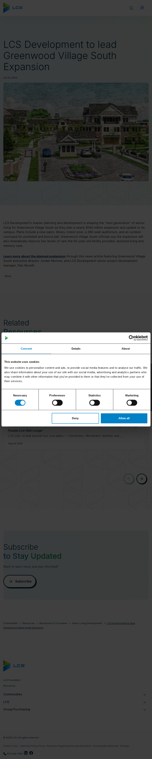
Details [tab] (76, 348)
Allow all (124, 418)
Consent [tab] (26, 348)
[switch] (57, 403)
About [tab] (126, 348)
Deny (75, 418)
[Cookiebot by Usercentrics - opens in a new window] (131, 338)
